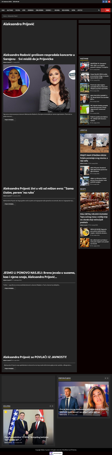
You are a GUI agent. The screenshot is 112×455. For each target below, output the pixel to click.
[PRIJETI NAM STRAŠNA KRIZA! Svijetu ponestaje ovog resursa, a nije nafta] (94, 143)
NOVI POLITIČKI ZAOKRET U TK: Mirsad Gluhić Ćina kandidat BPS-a (84, 98)
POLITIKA (17, 10)
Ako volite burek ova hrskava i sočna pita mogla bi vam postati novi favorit (84, 242)
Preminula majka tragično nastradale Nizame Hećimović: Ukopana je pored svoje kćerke (84, 87)
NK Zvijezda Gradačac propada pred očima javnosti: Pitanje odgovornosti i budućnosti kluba (84, 109)
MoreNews (65, 450)
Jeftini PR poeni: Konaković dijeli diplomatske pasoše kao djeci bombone (84, 170)
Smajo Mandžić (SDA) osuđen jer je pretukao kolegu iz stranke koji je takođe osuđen (84, 77)
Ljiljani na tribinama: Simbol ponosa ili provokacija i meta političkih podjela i (84, 181)
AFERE (23, 10)
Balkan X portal (7, 62)
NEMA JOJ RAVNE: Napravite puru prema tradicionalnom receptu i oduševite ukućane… (84, 232)
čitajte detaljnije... (10, 120)
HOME (3, 10)
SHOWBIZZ (48, 10)
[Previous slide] (50, 406)
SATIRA (73, 10)
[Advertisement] (39, 40)
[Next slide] (52, 406)
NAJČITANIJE (10, 10)
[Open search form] (99, 10)
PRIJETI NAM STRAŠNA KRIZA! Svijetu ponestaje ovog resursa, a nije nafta (94, 158)
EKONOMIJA (30, 10)
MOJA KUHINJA (65, 10)
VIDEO (107, 10)
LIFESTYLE (80, 10)
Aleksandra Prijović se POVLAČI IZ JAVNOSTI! (34, 357)
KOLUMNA (57, 10)
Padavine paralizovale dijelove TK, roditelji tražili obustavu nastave (84, 119)
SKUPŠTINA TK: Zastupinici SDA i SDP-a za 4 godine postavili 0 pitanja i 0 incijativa (84, 66)
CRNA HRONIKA (39, 10)
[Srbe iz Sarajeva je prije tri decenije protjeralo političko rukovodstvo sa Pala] (28, 427)
